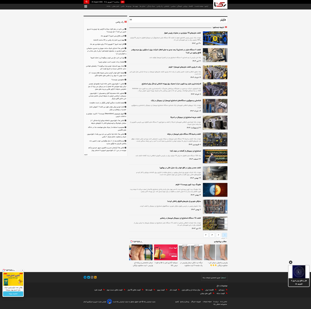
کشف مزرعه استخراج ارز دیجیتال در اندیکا (185, 117)
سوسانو (222, 290)
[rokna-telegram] (85, 278)
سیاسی (173, 6)
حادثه (109, 6)
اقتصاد (191, 6)
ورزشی (185, 6)
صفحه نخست (199, 6)
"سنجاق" (223, 278)
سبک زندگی (151, 6)
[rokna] (220, 4)
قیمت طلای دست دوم (115, 290)
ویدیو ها (129, 6)
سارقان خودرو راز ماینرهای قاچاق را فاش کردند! (184, 201)
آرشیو (206, 6)
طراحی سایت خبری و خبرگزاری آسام (95, 302)
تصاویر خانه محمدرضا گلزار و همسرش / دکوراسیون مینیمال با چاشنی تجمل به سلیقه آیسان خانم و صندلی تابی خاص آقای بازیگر (107, 96)
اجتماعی (167, 6)
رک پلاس (160, 6)
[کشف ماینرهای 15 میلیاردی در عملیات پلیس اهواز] (215, 38)
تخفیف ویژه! (13, 294)
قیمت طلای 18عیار (134, 290)
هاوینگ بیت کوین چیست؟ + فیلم (188, 184)
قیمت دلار (173, 290)
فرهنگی (179, 6)
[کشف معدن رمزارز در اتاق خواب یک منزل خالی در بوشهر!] (215, 173)
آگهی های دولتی (206, 293)
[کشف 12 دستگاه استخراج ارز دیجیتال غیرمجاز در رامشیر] (215, 223)
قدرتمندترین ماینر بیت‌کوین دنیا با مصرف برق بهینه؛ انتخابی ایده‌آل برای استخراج (171, 84)
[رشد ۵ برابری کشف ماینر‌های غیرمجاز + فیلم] (215, 72)
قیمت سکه (221, 293)
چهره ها (135, 6)
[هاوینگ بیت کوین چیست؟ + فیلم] (215, 190)
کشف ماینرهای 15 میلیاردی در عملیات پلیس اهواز (182, 33)
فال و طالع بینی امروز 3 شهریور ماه (299, 282)
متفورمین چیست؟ (118, 80)
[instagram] (91, 278)
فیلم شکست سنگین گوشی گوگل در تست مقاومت (106, 103)
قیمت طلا (149, 290)
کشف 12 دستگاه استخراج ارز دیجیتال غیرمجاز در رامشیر (180, 218)
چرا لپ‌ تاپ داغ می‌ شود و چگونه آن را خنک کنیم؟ (107, 58)
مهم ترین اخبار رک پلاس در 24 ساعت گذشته (108, 40)
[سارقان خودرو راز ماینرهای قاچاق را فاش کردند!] (215, 206)
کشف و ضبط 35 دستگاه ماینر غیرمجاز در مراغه (184, 134)
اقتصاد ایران (209, 290)
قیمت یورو (161, 290)
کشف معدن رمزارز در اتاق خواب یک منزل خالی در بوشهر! (180, 168)
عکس (123, 6)
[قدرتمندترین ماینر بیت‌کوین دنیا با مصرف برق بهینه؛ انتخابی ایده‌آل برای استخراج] (215, 89)
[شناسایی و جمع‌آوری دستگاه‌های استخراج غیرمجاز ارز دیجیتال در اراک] (215, 106)
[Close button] (22, 270)
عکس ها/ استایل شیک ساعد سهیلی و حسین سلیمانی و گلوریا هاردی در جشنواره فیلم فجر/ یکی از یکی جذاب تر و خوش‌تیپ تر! (106, 51)
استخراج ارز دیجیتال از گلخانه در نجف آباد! (185, 151)
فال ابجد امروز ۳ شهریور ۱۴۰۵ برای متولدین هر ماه (107, 44)
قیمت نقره (98, 290)
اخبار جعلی (116, 6)
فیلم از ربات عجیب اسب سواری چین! (111, 62)
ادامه (85, 155)
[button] (86, 6)
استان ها (143, 6)
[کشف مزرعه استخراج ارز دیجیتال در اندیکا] (215, 122)
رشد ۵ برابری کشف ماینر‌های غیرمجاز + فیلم (185, 67)
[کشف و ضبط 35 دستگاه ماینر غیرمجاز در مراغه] (215, 139)
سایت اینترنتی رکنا (149, 302)
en (123, 2)
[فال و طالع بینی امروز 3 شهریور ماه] (299, 271)
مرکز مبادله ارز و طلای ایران (191, 290)
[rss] (95, 278)
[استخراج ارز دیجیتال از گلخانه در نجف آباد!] (215, 156)
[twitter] (88, 278)
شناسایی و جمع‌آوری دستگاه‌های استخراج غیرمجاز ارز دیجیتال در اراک (176, 100)
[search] (86, 2)
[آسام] (109, 302)
